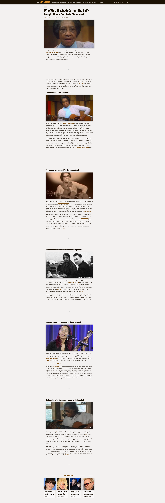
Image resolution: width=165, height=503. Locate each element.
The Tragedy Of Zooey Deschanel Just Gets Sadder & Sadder (49, 494)
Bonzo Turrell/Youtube (88, 427)
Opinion (94, 2)
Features (100, 2)
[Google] (125, 2)
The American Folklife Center (82, 147)
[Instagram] (118, 2)
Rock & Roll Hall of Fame (52, 52)
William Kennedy (48, 17)
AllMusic (59, 289)
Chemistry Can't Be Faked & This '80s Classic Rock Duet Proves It (75, 494)
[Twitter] (120, 2)
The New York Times (52, 431)
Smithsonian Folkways (68, 123)
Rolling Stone (56, 366)
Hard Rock (63, 2)
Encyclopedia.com (86, 211)
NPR (64, 228)
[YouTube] (116, 2)
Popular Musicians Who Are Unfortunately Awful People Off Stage (88, 494)
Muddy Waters (84, 218)
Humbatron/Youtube (88, 197)
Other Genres (71, 2)
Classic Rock (55, 2)
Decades (78, 2)
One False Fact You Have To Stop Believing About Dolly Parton (62, 494)
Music (45, 7)
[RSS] (127, 2)
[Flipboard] (122, 2)
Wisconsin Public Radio (51, 358)
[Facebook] (114, 2)
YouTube (49, 360)
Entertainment (87, 2)
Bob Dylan (81, 83)
